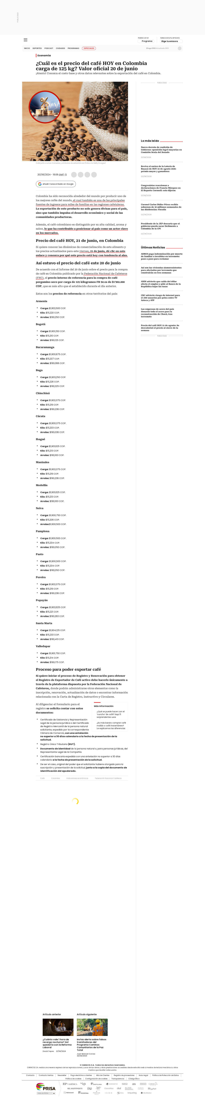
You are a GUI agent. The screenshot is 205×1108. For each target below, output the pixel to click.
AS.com (133, 1084)
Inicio (27, 48)
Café (42, 778)
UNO (88, 1088)
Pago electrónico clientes (81, 1075)
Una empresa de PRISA (46, 1086)
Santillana (95, 1084)
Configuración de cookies (96, 1079)
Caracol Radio (102, 40)
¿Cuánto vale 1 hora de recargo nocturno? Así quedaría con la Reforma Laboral (57, 1043)
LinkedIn (87, 174)
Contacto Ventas (46, 1075)
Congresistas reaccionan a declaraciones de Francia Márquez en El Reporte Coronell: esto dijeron (161, 188)
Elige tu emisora (169, 41)
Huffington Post (73, 1088)
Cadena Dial (118, 1088)
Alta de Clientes (102, 1075)
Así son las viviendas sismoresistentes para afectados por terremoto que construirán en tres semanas (161, 270)
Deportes (37, 48)
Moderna (82, 1092)
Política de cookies (73, 1079)
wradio (97, 1088)
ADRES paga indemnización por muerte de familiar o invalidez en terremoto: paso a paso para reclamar (162, 256)
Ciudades (60, 48)
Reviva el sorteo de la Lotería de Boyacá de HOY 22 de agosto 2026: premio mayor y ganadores (158, 168)
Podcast (48, 48)
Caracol (153, 1084)
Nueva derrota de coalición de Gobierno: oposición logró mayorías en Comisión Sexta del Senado (161, 149)
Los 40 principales (82, 1084)
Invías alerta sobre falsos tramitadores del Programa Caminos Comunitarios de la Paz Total (91, 1045)
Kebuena (151, 1088)
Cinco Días (108, 1088)
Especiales (89, 48)
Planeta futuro (140, 1088)
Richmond (68, 1092)
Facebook (74, 174)
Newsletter (174, 48)
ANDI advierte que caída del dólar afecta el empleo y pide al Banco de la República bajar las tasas (161, 284)
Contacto (30, 1075)
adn (142, 1084)
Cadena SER (124, 1084)
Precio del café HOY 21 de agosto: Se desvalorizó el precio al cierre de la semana (160, 328)
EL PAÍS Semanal (128, 1088)
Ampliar (122, 87)
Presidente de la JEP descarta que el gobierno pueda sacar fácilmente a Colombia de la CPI (160, 226)
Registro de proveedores (124, 1075)
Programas (73, 48)
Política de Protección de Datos (165, 1075)
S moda (119, 1092)
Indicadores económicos (77, 778)
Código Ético (133, 1079)
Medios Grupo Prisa (46, 1093)
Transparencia (117, 1079)
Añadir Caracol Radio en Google (58, 184)
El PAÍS (69, 1084)
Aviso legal (143, 1075)
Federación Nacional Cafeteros (108, 778)
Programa (147, 41)
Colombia (55, 778)
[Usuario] (179, 48)
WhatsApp (94, 174)
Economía (44, 55)
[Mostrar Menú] (25, 40)
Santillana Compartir (110, 1084)
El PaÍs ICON (107, 1092)
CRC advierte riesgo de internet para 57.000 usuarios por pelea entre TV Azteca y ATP (160, 297)
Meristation (146, 1092)
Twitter (80, 174)
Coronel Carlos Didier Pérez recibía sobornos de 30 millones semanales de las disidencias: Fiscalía (161, 207)
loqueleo (132, 1092)
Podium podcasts (95, 1092)
